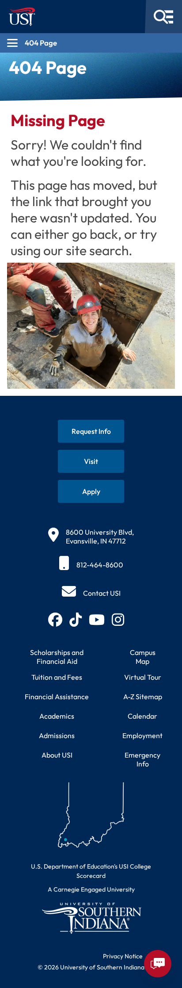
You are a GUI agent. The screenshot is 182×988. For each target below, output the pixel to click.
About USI (57, 755)
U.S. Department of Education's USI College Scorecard (91, 871)
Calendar (142, 716)
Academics (56, 716)
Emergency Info (142, 759)
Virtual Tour (142, 677)
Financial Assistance (57, 696)
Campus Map (142, 657)
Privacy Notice (123, 956)
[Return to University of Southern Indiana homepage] (91, 917)
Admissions (57, 735)
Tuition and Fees (56, 677)
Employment (142, 735)
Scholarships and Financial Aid (56, 657)
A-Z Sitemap (142, 696)
